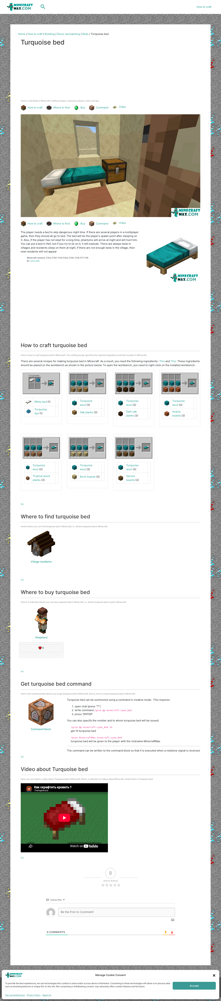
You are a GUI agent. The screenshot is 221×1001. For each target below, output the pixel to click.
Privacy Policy (34, 995)
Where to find (61, 107)
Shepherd (41, 637)
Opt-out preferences (15, 995)
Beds (85, 34)
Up (22, 504)
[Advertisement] (110, 73)
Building (50, 34)
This (162, 361)
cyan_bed (34, 261)
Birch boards (87, 476)
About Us (46, 995)
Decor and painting (68, 34)
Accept (194, 985)
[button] (214, 975)
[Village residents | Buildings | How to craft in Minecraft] (41, 544)
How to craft (204, 6)
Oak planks (86, 412)
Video (122, 106)
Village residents (41, 561)
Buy (82, 107)
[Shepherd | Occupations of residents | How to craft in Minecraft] (41, 620)
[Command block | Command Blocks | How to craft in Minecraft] (41, 712)
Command (102, 107)
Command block (41, 729)
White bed (40, 401)
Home (21, 34)
